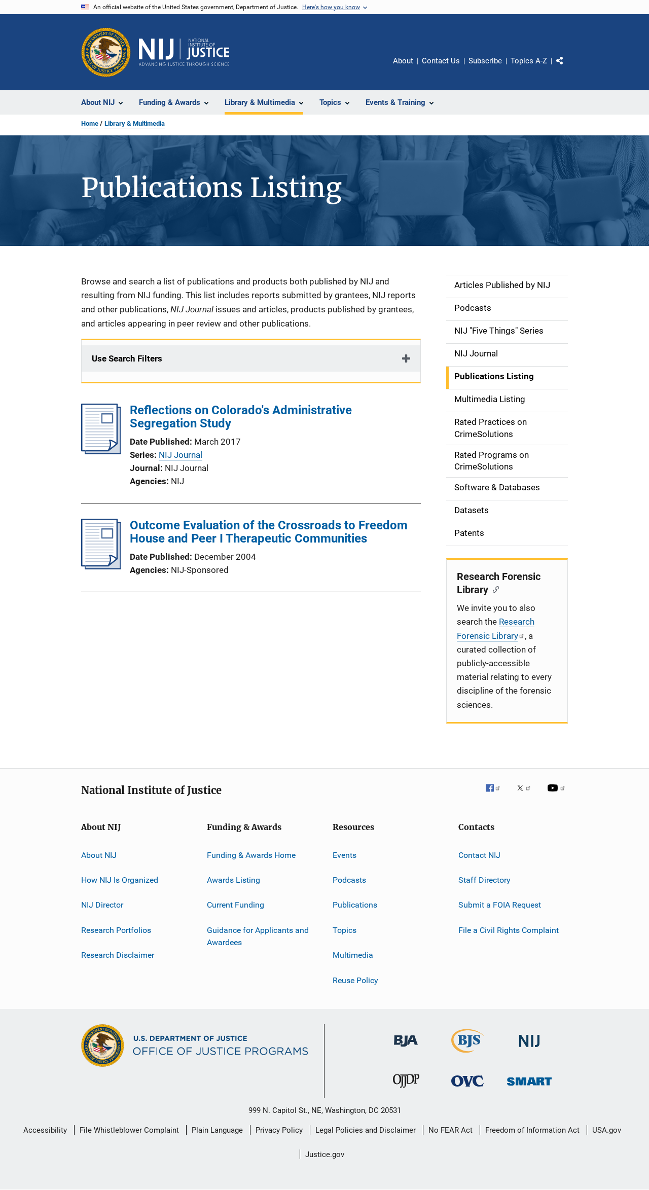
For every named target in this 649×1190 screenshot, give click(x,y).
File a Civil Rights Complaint (508, 930)
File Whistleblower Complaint (129, 1130)
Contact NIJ (479, 855)
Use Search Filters (127, 358)
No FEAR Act (450, 1130)
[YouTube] (558, 795)
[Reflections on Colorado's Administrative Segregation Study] (101, 451)
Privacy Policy (279, 1130)
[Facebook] (497, 795)
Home (89, 123)
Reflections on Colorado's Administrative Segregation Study (241, 416)
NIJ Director (102, 905)
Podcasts (349, 880)
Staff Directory (484, 880)
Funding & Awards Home (251, 855)
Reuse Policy (355, 980)
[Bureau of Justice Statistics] (467, 1054)
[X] (527, 795)
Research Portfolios (116, 930)
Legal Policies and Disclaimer (365, 1130)
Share (568, 68)
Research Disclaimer (117, 955)
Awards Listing (233, 880)
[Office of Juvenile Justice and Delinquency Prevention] (406, 1089)
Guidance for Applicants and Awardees (258, 936)
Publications (355, 905)
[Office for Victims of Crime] (467, 1088)
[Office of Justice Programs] (106, 52)
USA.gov (606, 1130)
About (403, 60)
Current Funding (235, 905)
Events (344, 855)
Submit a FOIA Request (499, 905)
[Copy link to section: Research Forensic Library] (493, 589)
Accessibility (45, 1130)
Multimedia (353, 955)
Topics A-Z (529, 60)
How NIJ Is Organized (119, 880)
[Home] (184, 52)
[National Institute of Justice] (529, 1049)
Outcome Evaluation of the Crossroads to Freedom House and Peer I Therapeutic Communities (269, 532)
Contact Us (441, 60)
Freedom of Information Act (532, 1130)
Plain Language (217, 1130)
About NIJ (99, 855)
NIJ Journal (180, 455)
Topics (344, 930)
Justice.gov (324, 1154)
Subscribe (485, 60)
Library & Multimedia (134, 123)
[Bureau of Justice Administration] (406, 1048)
